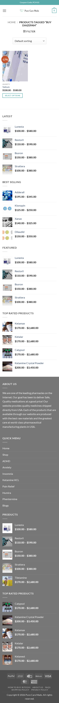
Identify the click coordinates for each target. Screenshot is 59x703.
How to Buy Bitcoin (19, 687)
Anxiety (6, 467)
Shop (5, 454)
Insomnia (7, 473)
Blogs (5, 505)
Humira (6, 492)
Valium (6, 87)
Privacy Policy (39, 690)
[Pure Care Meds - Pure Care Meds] (29, 10)
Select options (12, 95)
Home (12, 22)
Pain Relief (8, 486)
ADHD (6, 461)
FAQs (47, 687)
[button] (4, 11)
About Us (37, 687)
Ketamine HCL (10, 479)
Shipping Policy (20, 690)
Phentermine (9, 499)
